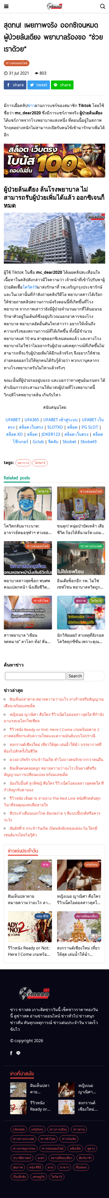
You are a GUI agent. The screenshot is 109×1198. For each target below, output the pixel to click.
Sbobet (69, 441)
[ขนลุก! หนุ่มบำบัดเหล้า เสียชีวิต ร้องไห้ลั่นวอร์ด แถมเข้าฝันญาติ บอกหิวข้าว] (81, 503)
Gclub (38, 441)
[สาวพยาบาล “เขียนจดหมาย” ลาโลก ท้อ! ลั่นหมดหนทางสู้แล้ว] (28, 613)
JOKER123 (51, 434)
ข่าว (31, 105)
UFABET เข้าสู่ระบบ (60, 420)
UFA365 (32, 420)
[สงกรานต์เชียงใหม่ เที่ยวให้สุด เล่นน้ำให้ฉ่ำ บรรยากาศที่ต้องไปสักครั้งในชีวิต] (79, 926)
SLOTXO (55, 427)
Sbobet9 (89, 441)
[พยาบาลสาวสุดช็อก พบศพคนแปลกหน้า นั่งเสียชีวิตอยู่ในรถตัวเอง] (28, 558)
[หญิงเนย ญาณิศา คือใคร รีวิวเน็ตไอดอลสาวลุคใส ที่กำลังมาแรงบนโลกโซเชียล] (79, 875)
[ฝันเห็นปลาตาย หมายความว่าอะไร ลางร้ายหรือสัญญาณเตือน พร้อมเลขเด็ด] (30, 875)
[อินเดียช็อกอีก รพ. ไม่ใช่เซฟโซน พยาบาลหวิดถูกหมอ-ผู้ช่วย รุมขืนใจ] (81, 558)
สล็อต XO (14, 434)
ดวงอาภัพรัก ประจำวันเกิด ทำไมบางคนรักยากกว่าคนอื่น (56, 759)
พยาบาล (23, 463)
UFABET (13, 420)
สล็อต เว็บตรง (31, 427)
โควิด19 (30, 287)
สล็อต (72, 427)
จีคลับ (53, 441)
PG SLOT (90, 427)
